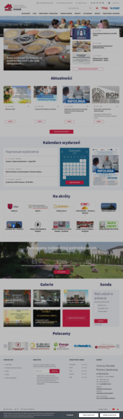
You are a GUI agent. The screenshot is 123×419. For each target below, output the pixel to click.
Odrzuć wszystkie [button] (88, 415)
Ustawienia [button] (69, 415)
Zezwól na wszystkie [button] (109, 415)
